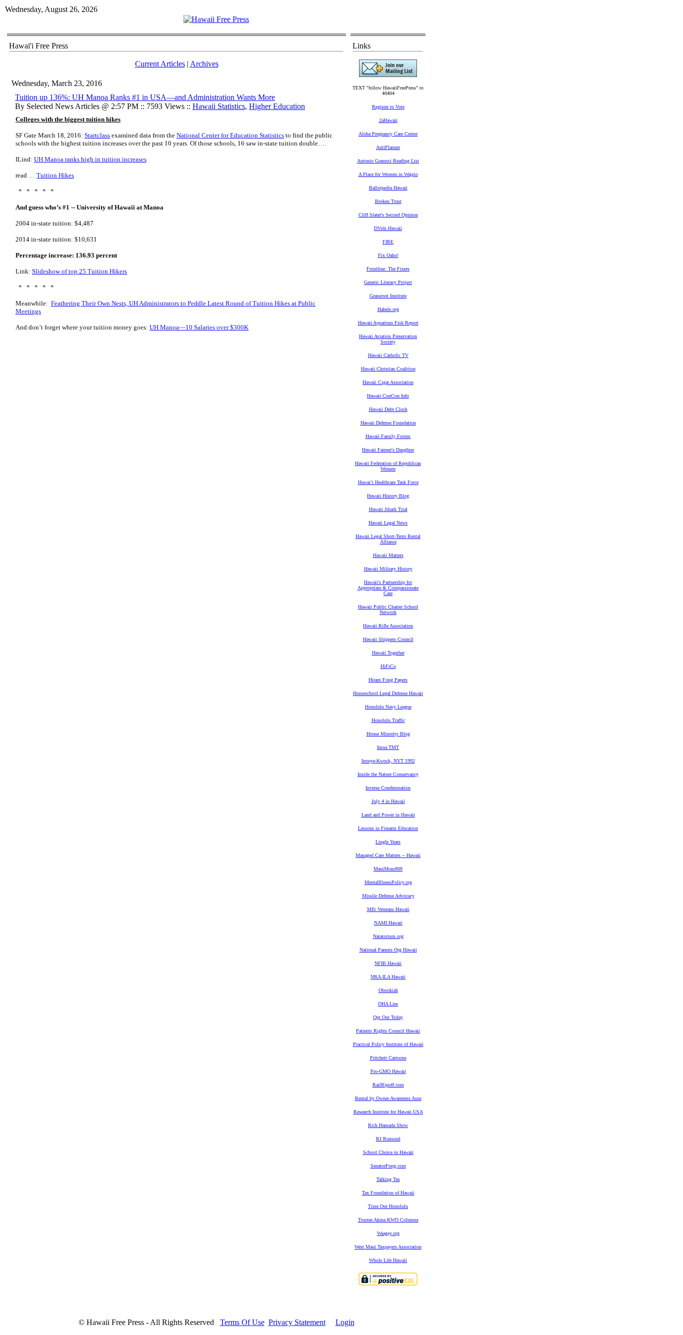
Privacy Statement (297, 1322)
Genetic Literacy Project (388, 282)
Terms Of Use (242, 1322)
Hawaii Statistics (218, 106)
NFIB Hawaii (388, 963)
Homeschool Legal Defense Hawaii (388, 693)
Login (345, 1322)
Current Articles (160, 64)
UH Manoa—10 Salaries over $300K (199, 327)
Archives (204, 64)
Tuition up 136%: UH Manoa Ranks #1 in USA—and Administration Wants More (145, 97)
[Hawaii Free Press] (216, 19)
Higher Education (277, 106)
